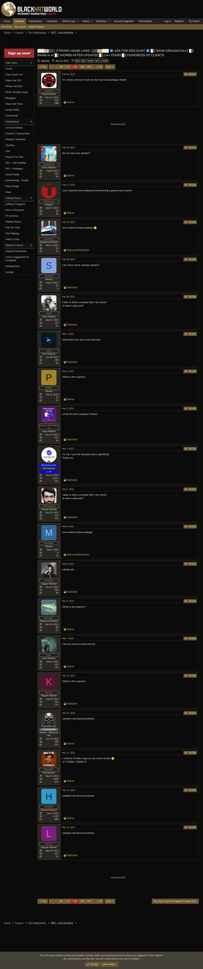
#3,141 (192, 74)
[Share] (185, 74)
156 (61, 66)
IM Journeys (12, 215)
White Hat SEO (14, 86)
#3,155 (192, 638)
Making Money (13, 221)
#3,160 (192, 827)
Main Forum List (14, 74)
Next (108, 66)
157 (68, 66)
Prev (44, 66)
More (8, 192)
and (78, 249)
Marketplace (35, 21)
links (77, 60)
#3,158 (192, 752)
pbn (83, 60)
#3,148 (192, 371)
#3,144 (192, 222)
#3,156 (192, 675)
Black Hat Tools (14, 103)
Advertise (52, 21)
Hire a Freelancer (15, 210)
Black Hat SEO (13, 80)
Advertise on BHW (118, 124)
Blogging (10, 98)
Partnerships (145, 21)
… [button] (55, 66)
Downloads (12, 115)
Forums (19, 21)
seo (97, 60)
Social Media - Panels (17, 180)
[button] (78, 21)
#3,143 (192, 185)
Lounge (10, 272)
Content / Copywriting (17, 133)
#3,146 (192, 296)
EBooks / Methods (15, 139)
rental (90, 60)
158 (75, 66)
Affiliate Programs (15, 204)
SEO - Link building (16, 162)
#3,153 (192, 563)
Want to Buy (13, 239)
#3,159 (192, 790)
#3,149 (192, 408)
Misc (8, 151)
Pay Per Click (13, 227)
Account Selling (14, 127)
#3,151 (192, 489)
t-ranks (104, 60)
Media (85, 21)
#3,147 (192, 334)
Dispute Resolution (16, 251)
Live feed (6, 26)
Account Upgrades (124, 21)
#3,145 (192, 259)
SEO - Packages (14, 168)
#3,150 (192, 448)
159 (82, 66)
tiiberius (45, 60)
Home (7, 21)
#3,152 (192, 526)
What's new (68, 21)
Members (101, 21)
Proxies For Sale (14, 157)
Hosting (10, 145)
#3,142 (192, 147)
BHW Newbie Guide (17, 92)
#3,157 (192, 713)
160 (89, 66)
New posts (20, 26)
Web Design (12, 186)
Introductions (13, 266)
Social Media (12, 109)
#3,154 (192, 601)
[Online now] (48, 462)
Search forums (36, 26)
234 (100, 66)
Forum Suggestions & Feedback (17, 258)
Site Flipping (12, 233)
